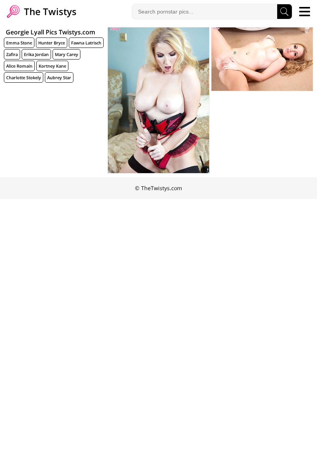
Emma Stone (19, 43)
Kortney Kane (52, 66)
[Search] (284, 11)
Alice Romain (19, 66)
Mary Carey (66, 54)
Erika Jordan (36, 54)
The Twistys (49, 11)
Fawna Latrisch (86, 43)
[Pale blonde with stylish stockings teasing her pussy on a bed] (158, 100)
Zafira (12, 54)
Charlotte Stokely (23, 77)
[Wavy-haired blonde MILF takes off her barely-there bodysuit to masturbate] (262, 59)
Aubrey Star (59, 77)
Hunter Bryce (51, 43)
